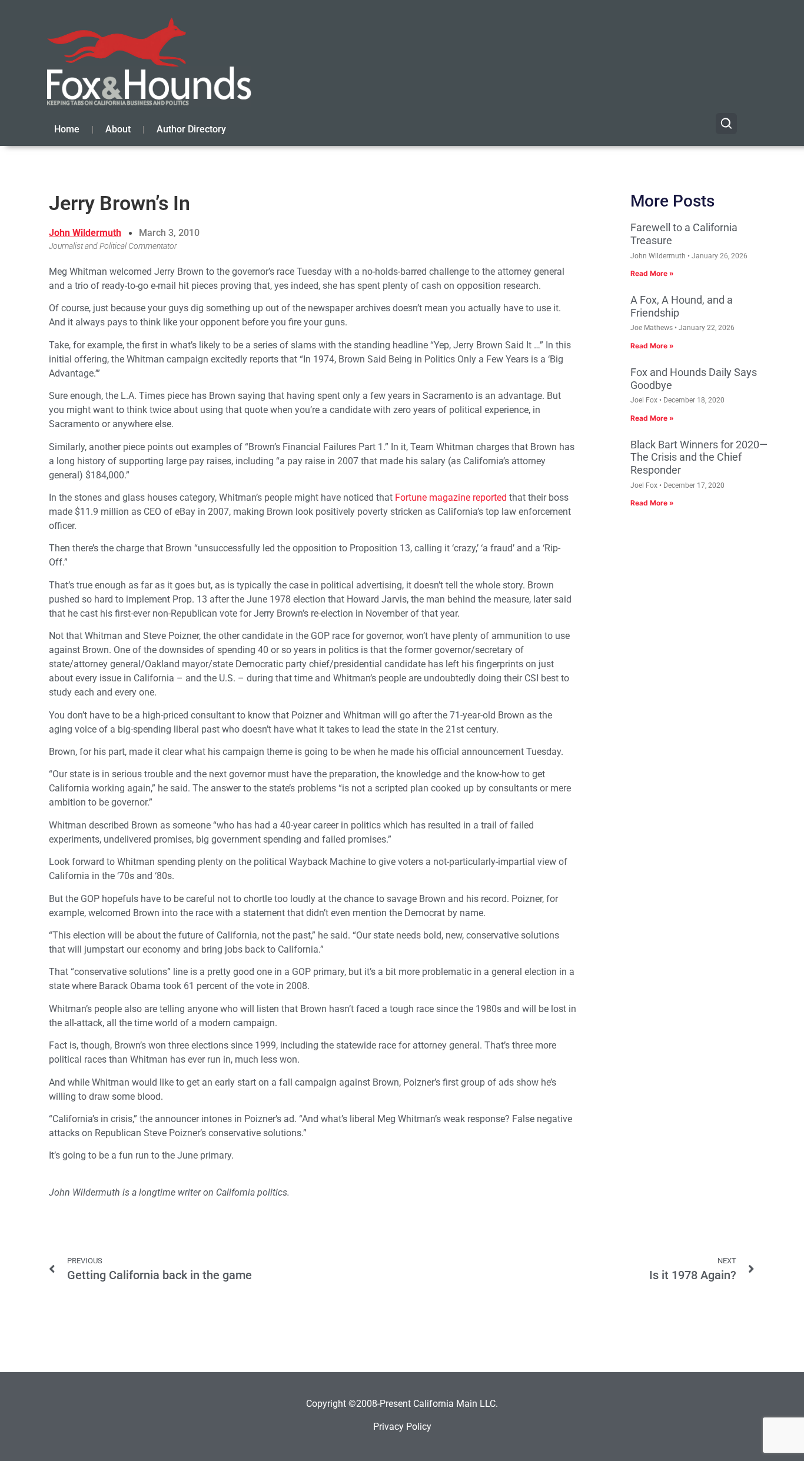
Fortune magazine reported (451, 497)
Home (66, 129)
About (118, 129)
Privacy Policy (402, 1426)
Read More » (652, 273)
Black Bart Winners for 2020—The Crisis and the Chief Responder (699, 457)
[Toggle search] (726, 123)
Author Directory (191, 129)
